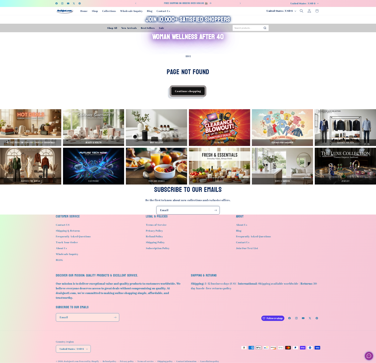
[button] (301, 11)
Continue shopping (188, 91)
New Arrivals (129, 28)
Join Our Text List (247, 248)
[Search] (265, 28)
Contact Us (242, 242)
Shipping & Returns (68, 230)
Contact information (186, 361)
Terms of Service (156, 224)
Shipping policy (165, 361)
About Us (61, 248)
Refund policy (109, 361)
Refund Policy (154, 236)
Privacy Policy (154, 230)
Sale (161, 28)
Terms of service (145, 361)
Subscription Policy (158, 248)
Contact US (63, 224)
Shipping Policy (155, 242)
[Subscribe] (215, 210)
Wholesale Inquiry (67, 254)
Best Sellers (148, 28)
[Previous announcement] (135, 3)
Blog (238, 230)
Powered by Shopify (89, 361)
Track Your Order (67, 242)
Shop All (112, 28)
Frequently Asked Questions (73, 236)
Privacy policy (127, 361)
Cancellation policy (209, 361)
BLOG (59, 260)
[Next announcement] (240, 3)
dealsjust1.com (71, 361)
